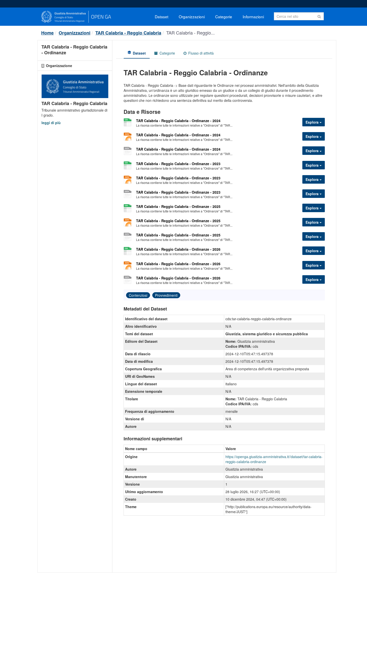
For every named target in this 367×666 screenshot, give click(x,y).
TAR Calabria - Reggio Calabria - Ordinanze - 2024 (178, 120)
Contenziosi (138, 295)
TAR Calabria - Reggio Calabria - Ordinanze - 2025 (178, 206)
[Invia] (319, 16)
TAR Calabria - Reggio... (190, 32)
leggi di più (51, 122)
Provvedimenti (166, 295)
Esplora (313, 122)
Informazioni (253, 16)
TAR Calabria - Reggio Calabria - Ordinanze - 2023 (178, 163)
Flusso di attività (200, 53)
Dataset (161, 16)
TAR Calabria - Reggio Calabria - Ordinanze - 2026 (178, 249)
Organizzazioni (192, 16)
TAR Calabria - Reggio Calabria (128, 33)
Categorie (223, 16)
